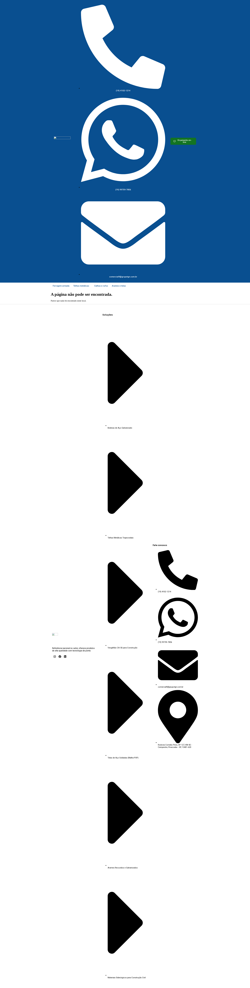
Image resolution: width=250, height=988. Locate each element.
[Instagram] (54, 656)
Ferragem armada (61, 286)
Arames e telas (119, 286)
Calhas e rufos (101, 286)
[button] (81, 286)
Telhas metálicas (81, 286)
